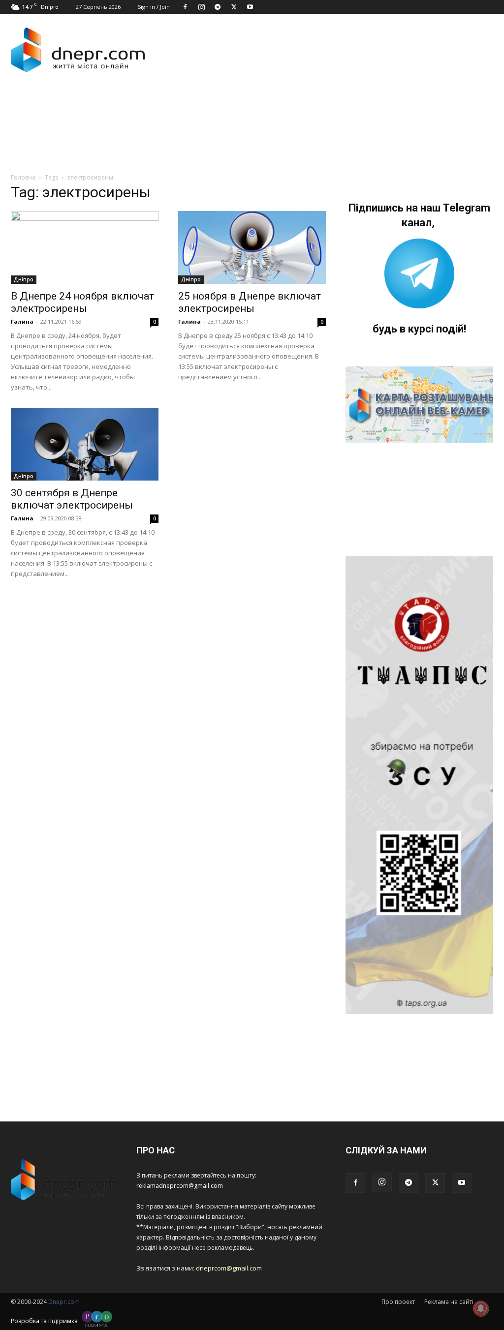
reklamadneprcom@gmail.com (179, 1185)
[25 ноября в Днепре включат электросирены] (252, 247)
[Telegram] (217, 7)
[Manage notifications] (481, 1308)
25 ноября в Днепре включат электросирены (249, 302)
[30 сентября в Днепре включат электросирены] (84, 444)
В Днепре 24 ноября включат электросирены (82, 302)
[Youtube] (250, 7)
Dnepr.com (64, 1302)
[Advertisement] (190, 112)
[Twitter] (233, 7)
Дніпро (23, 279)
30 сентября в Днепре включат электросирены (72, 499)
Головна (23, 177)
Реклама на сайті (448, 1302)
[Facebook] (185, 7)
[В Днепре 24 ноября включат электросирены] (84, 247)
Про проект (398, 1302)
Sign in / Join (154, 6)
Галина (22, 321)
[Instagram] (201, 7)
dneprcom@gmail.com (229, 1268)
